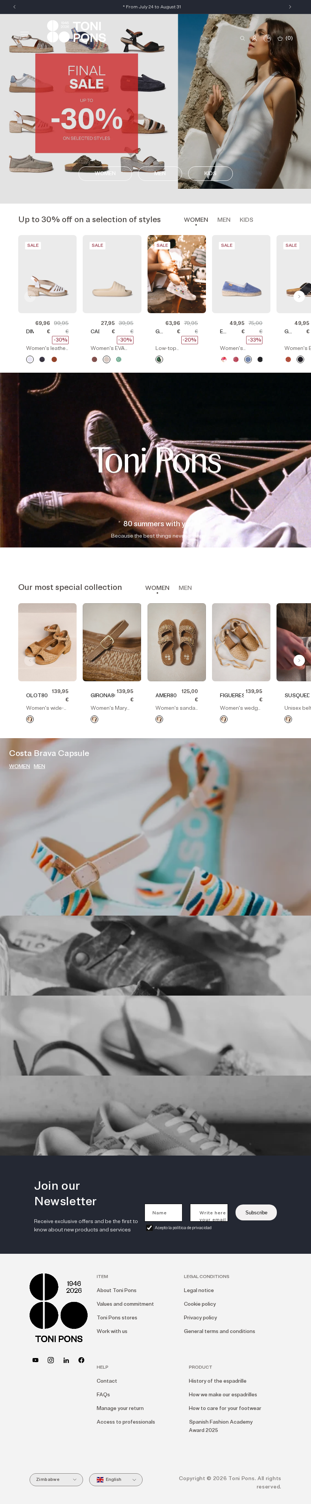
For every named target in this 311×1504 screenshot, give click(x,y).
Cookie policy (200, 1304)
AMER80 (166, 695)
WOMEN (19, 766)
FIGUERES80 (232, 695)
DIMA (30, 331)
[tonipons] (66, 1360)
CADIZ (95, 331)
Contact (107, 1381)
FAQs (103, 1394)
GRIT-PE (288, 332)
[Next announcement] (290, 7)
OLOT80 (37, 695)
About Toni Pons (117, 1290)
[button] (24, 34)
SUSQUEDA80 (296, 695)
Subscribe (256, 1212)
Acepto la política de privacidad (183, 1227)
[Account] (254, 38)
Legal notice (199, 1290)
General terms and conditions (219, 1331)
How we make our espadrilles (223, 1394)
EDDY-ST (224, 332)
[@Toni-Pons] (35, 1360)
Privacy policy (200, 1317)
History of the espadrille (218, 1381)
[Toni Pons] (76, 31)
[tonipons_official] (51, 1360)
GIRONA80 (103, 695)
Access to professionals (126, 1422)
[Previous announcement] (14, 7)
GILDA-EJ (160, 332)
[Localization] (267, 38)
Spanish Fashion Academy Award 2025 (221, 1426)
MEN (39, 766)
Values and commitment (125, 1304)
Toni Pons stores (117, 1317)
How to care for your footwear (225, 1408)
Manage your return (120, 1408)
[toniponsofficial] (81, 1360)
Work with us (112, 1331)
